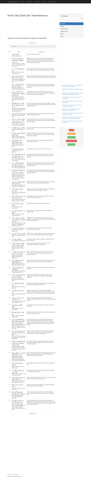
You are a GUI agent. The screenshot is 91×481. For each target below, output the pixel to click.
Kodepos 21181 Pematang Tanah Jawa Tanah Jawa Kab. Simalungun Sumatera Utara (72, 117)
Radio (62, 36)
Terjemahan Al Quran (71, 141)
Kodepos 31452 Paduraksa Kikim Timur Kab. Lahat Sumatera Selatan (71, 105)
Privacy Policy (10, 474)
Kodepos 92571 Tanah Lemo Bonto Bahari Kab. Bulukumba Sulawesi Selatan (72, 85)
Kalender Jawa (29, 1)
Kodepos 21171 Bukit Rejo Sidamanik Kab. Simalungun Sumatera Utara (71, 109)
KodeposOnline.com (13, 2)
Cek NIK (71, 130)
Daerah (21, 1)
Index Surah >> (33, 43)
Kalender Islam (37, 1)
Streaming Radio (51, 1)
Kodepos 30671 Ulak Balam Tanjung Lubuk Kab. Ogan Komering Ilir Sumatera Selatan (72, 93)
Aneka (44, 1)
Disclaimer (16, 474)
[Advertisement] (32, 26)
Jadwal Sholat (71, 144)
